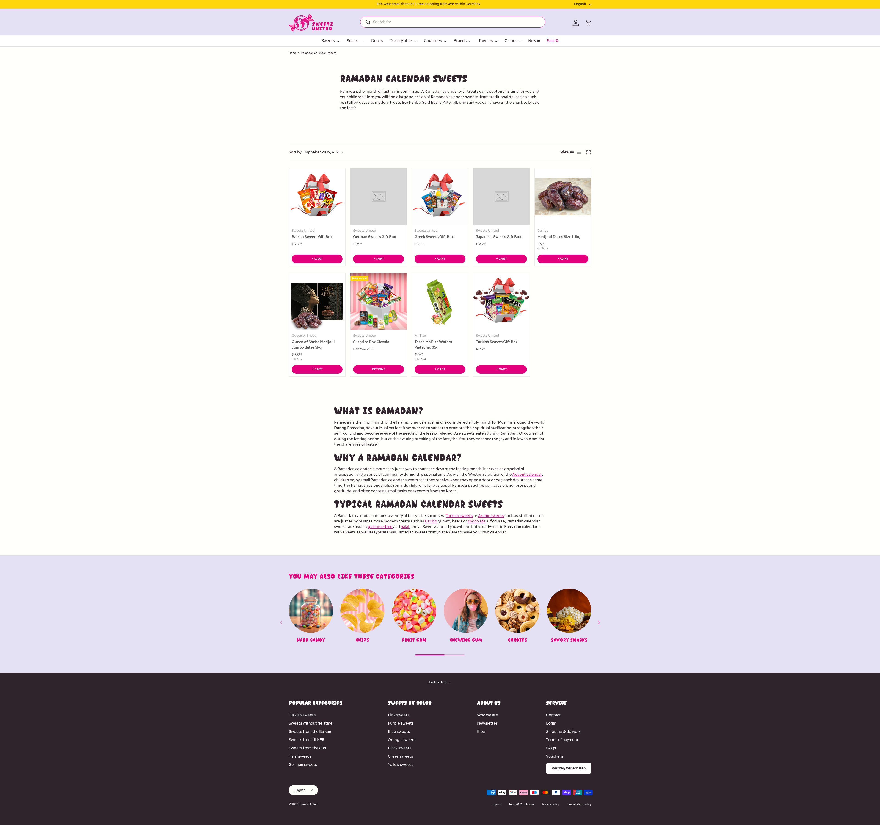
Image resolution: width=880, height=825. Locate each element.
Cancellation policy (578, 804)
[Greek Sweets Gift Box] (440, 196)
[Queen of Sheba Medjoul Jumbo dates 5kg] (317, 301)
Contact (553, 715)
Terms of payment (562, 739)
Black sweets (400, 748)
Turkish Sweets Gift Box (497, 341)
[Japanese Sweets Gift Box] (501, 196)
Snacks (353, 40)
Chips (362, 640)
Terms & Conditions (521, 804)
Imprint (496, 804)
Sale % (553, 40)
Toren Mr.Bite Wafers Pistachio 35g (433, 344)
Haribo (431, 521)
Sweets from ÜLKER (306, 739)
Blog (481, 731)
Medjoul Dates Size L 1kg (558, 236)
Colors (511, 40)
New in (534, 40)
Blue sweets (399, 731)
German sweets (303, 764)
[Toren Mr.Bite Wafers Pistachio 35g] (440, 301)
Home (293, 53)
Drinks (377, 40)
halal (405, 526)
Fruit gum (414, 640)
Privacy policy (550, 804)
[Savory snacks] (569, 611)
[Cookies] (517, 611)
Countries (433, 40)
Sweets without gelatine (311, 723)
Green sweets (400, 756)
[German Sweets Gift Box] (378, 196)
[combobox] (452, 22)
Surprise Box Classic (371, 341)
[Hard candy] (311, 611)
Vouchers (554, 756)
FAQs (551, 748)
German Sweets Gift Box (374, 236)
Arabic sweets (491, 515)
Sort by (295, 152)
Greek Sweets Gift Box (434, 236)
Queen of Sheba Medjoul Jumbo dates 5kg (313, 344)
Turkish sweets (459, 515)
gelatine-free (380, 526)
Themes (485, 40)
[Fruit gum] (414, 611)
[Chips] (362, 611)
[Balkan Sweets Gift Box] (317, 196)
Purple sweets (401, 723)
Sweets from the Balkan (310, 731)
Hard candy (311, 640)
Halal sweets (300, 756)
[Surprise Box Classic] (378, 301)
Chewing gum (466, 640)
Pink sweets (399, 715)
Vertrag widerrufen (569, 768)
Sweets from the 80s (307, 748)
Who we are (487, 715)
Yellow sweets (400, 764)
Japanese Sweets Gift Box (498, 236)
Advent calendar (527, 474)
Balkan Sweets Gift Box (312, 236)
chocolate (477, 521)
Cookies (517, 640)
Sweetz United (308, 804)
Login (551, 723)
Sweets (328, 40)
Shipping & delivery (563, 731)
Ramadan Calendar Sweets (318, 53)
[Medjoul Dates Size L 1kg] (563, 196)
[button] (588, 23)
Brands (460, 40)
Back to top (437, 682)
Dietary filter (401, 40)
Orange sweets (402, 739)
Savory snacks (569, 640)
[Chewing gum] (466, 611)
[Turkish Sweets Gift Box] (501, 301)
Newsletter (487, 723)
